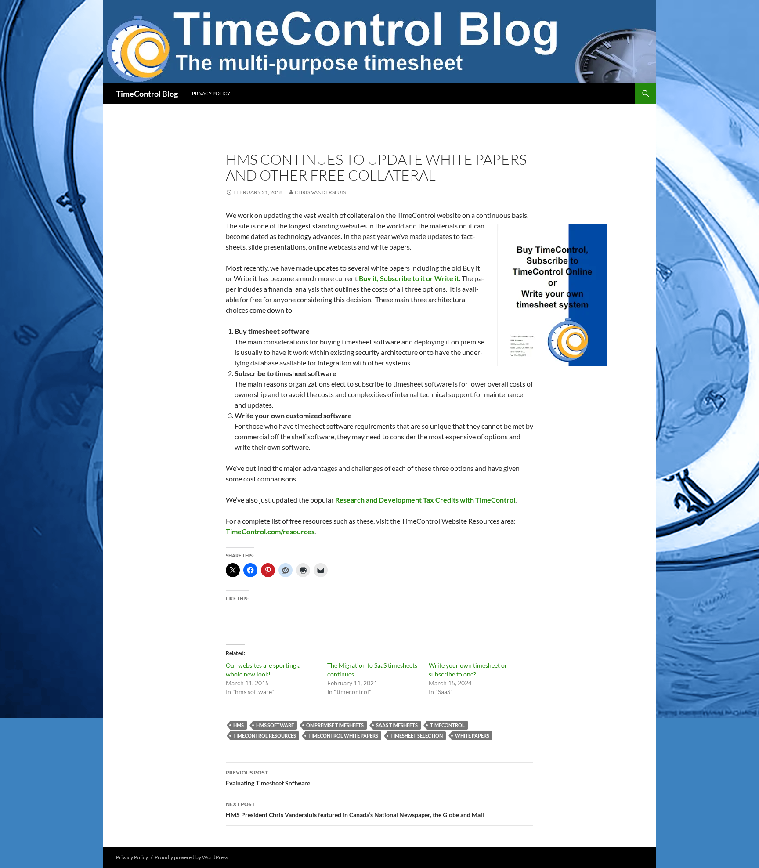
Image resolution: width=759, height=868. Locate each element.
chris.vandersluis (320, 192)
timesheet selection (416, 735)
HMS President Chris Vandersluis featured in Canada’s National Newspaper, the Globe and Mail (355, 809)
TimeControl (447, 725)
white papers (472, 735)
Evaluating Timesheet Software (268, 778)
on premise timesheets (335, 725)
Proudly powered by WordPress (191, 857)
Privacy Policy (211, 93)
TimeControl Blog (147, 93)
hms (238, 725)
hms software (275, 725)
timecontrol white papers (343, 735)
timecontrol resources (264, 735)
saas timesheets (397, 725)
